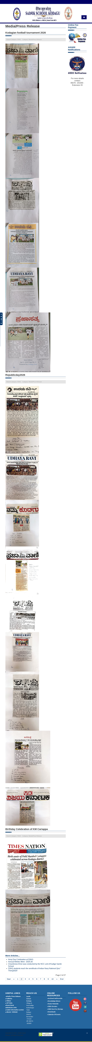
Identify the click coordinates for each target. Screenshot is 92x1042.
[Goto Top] (87, 1033)
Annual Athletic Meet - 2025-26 (20, 962)
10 (52, 979)
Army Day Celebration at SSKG (20, 959)
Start (9, 979)
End (61, 979)
